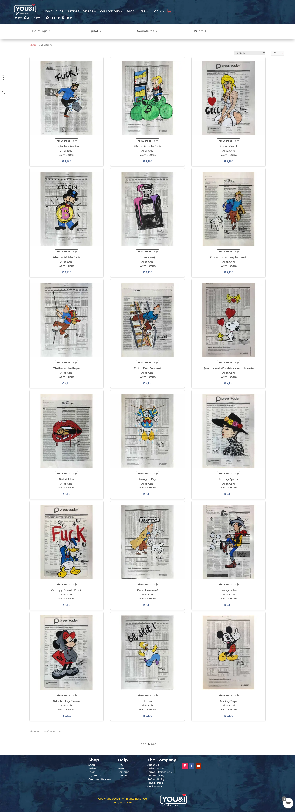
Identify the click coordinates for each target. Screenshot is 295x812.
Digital (92, 31)
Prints (198, 31)
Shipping (123, 772)
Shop (60, 11)
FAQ (120, 764)
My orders (94, 775)
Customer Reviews (99, 779)
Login (157, 11)
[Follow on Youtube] (198, 766)
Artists (73, 11)
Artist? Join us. (156, 768)
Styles (88, 11)
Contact (123, 775)
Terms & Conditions (160, 772)
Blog (131, 11)
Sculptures (145, 31)
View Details (65, 140)
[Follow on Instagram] (185, 766)
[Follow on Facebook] (191, 766)
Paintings (39, 31)
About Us (153, 764)
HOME (48, 11)
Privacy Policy (156, 782)
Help (142, 11)
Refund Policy (156, 779)
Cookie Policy (156, 786)
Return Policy (156, 775)
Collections (110, 11)
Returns (123, 768)
